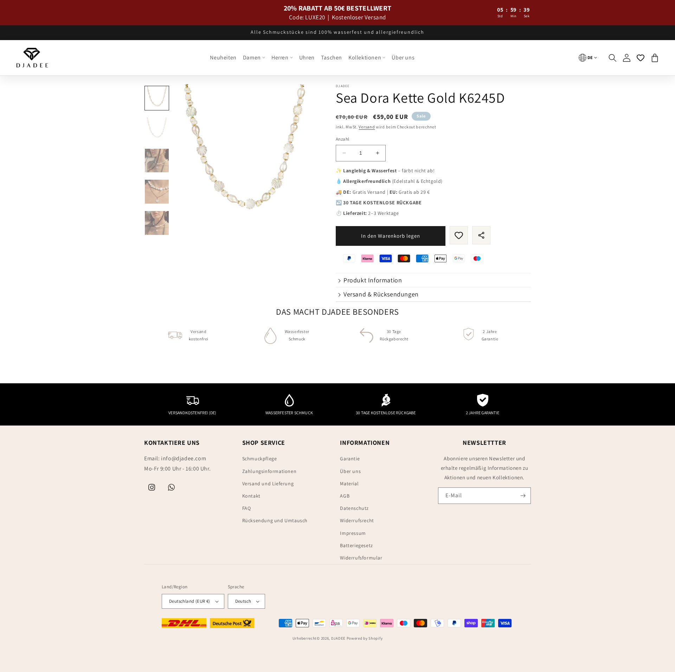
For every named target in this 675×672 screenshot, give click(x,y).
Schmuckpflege (259, 458)
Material (349, 483)
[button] (254, 58)
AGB (344, 496)
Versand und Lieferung (268, 483)
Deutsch (243, 601)
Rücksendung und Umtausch (275, 520)
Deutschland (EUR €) (189, 601)
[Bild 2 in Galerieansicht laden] (156, 129)
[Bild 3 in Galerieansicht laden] (156, 160)
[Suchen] (612, 58)
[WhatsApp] (171, 487)
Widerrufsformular (361, 558)
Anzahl (342, 139)
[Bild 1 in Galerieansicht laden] (156, 98)
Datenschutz (354, 508)
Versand (367, 126)
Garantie (350, 458)
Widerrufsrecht (357, 520)
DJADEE (338, 638)
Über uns (350, 471)
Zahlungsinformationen (269, 471)
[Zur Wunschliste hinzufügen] (459, 235)
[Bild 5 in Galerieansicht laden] (156, 223)
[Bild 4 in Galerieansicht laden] (156, 191)
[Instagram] (152, 487)
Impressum (353, 533)
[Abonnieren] (523, 495)
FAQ (246, 508)
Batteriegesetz (356, 545)
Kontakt (251, 496)
